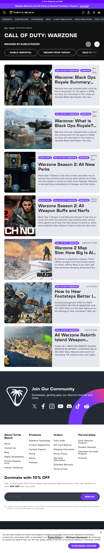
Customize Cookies (84, 546)
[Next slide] (97, 44)
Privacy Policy (54, 537)
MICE (48, 19)
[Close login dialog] (77, 340)
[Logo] (22, 12)
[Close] (101, 532)
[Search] (83, 12)
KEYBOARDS (37, 19)
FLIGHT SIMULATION (63, 19)
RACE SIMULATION (83, 19)
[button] (20, 52)
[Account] (88, 12)
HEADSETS (7, 19)
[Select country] (99, 12)
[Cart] (94, 12)
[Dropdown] (4, 12)
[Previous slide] (88, 44)
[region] (52, 541)
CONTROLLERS (21, 19)
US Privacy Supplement (77, 537)
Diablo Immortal (21, 52)
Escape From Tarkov (57, 52)
